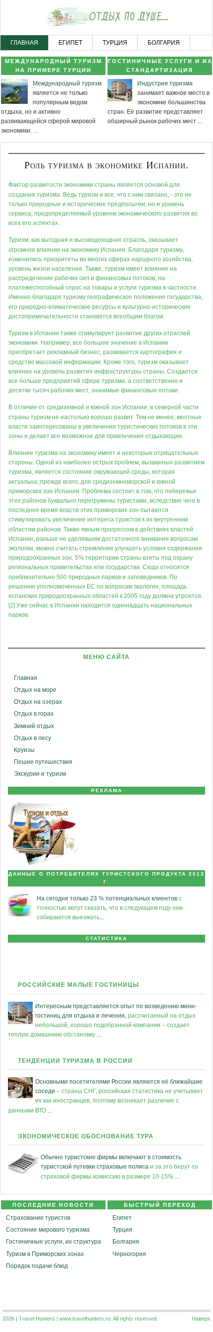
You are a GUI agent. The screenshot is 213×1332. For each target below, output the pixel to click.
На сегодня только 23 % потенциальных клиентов (107, 898)
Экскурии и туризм (40, 773)
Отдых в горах (33, 713)
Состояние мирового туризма (48, 1229)
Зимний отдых (34, 726)
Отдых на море (35, 689)
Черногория (129, 1254)
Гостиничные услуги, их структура (53, 1241)
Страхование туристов (38, 1217)
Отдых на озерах (38, 701)
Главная (25, 677)
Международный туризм (67, 83)
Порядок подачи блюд (37, 1265)
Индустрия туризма (165, 83)
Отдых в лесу (32, 738)
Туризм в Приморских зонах (45, 1254)
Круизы (24, 749)
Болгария (125, 1241)
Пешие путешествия (43, 761)
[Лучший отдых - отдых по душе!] (106, 17)
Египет (122, 1217)
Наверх (201, 1319)
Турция (122, 1229)
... (35, 130)
